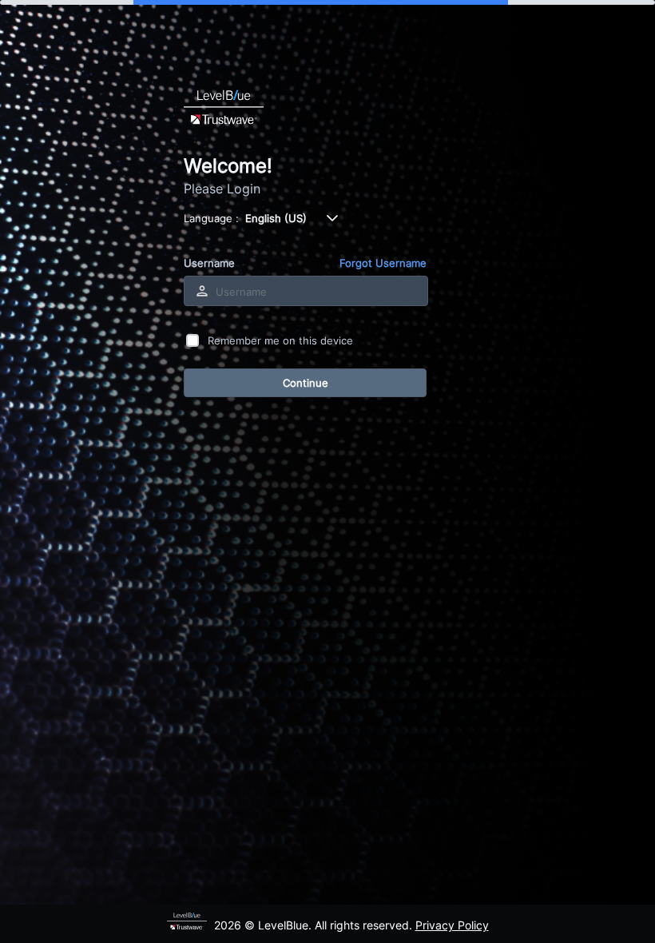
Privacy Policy (452, 925)
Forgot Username (383, 263)
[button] (332, 218)
